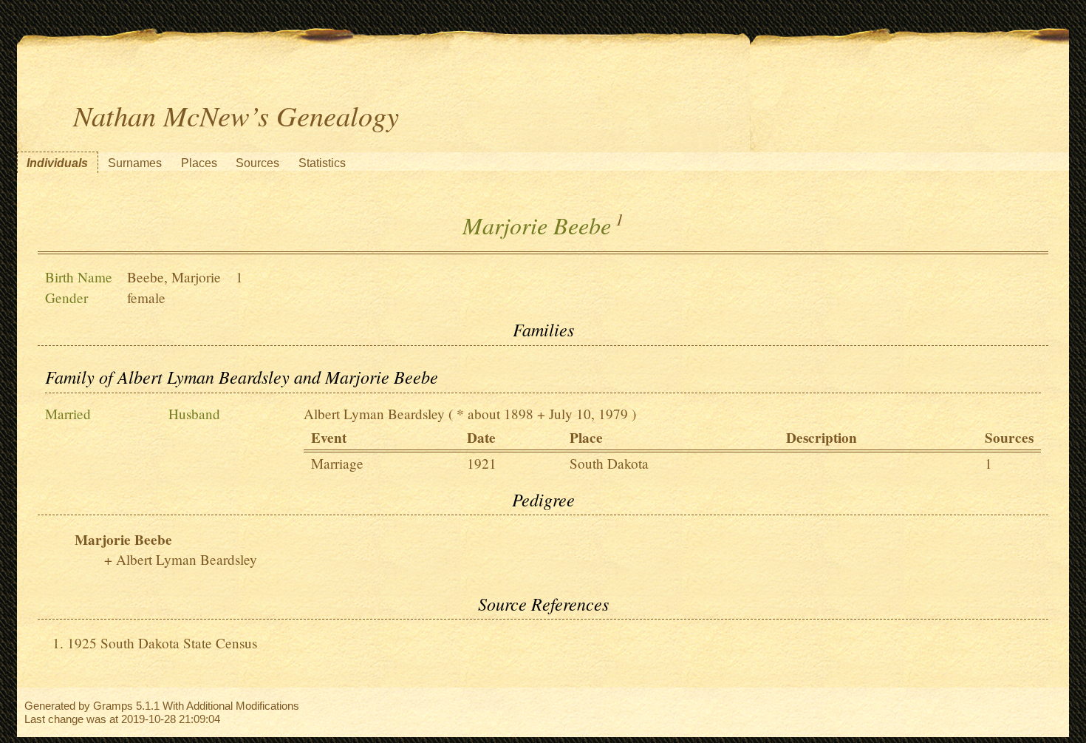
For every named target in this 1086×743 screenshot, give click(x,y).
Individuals (57, 163)
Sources (257, 163)
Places (199, 163)
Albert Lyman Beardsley (374, 413)
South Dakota (609, 463)
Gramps (113, 705)
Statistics (322, 163)
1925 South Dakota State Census (162, 643)
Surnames (135, 163)
